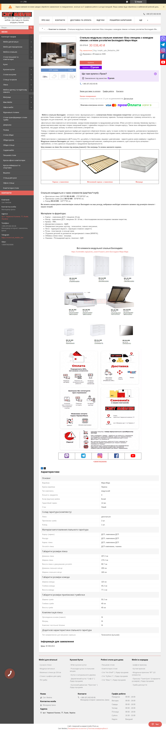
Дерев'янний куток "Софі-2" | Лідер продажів (82, 679)
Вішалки (6, 173)
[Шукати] (31, 28)
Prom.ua (95, 726)
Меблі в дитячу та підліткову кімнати (15, 91)
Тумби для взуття (140, 685)
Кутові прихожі (139, 668)
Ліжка (5, 84)
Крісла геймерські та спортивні (11, 166)
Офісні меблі (8, 107)
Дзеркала (7, 125)
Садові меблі (8, 150)
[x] (45, 469)
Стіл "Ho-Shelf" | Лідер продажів (115, 672)
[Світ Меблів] (17, 14)
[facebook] (42, 469)
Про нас (46, 20)
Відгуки (100, 20)
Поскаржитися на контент (77, 728)
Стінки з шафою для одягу (50, 676)
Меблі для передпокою (12, 47)
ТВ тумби (43, 680)
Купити (91, 62)
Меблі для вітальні (10, 42)
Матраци (7, 97)
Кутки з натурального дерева (83, 675)
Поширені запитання (121, 20)
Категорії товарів (9, 36)
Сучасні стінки (45, 665)
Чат (157, 724)
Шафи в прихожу (140, 665)
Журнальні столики (11, 112)
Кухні (5, 64)
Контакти (60, 20)
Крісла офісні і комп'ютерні (14, 160)
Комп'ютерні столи (11, 188)
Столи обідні (8, 135)
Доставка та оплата (80, 20)
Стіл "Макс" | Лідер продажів (114, 680)
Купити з (86, 67)
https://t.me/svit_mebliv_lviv (12, 237)
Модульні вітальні (47, 668)
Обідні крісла (8, 140)
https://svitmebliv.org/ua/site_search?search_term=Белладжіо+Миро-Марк (99, 252)
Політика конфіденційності (98, 728)
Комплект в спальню (57, 29)
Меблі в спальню (10, 52)
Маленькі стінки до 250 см (50, 672)
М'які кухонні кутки (79, 665)
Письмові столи (9, 155)
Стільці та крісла (10, 79)
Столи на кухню (9, 74)
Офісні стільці (8, 183)
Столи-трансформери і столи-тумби (15, 118)
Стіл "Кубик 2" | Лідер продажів (115, 676)
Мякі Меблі (7, 102)
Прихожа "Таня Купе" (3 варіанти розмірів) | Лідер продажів (146, 679)
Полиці (6, 130)
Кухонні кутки (9, 69)
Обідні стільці (8, 145)
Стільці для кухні (10, 178)
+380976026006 (100, 462)
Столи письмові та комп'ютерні (10, 58)
